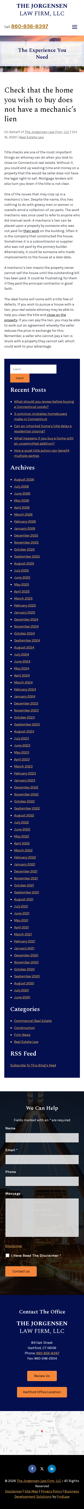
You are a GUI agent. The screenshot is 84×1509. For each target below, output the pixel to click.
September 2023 (27, 724)
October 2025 (24, 549)
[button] (75, 27)
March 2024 (23, 682)
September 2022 (27, 808)
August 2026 (24, 479)
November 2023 (26, 710)
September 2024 (27, 640)
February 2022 (25, 857)
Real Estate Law (31, 137)
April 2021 (21, 927)
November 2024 (26, 626)
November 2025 (26, 542)
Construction (24, 1028)
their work (31, 231)
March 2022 (23, 850)
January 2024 (24, 696)
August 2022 (24, 815)
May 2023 (21, 752)
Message (13, 1193)
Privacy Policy (51, 1491)
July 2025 (21, 570)
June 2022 (22, 829)
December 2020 (26, 955)
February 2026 (25, 521)
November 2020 (26, 962)
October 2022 (24, 801)
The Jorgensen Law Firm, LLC (47, 132)
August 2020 (24, 983)
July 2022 (21, 822)
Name (10, 1128)
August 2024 (24, 647)
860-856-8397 (29, 26)
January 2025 (24, 612)
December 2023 (26, 703)
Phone (10, 1172)
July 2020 (21, 990)
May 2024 (21, 668)
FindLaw (63, 1496)
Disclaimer (13, 1246)
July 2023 (21, 738)
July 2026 (21, 486)
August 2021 (23, 899)
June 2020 (22, 997)
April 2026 (22, 507)
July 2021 (21, 906)
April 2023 (22, 759)
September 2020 (27, 976)
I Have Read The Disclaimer (36, 1256)
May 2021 (21, 920)
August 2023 (24, 731)
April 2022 (22, 843)
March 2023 (23, 766)
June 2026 (22, 493)
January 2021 (24, 948)
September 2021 (26, 892)
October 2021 (24, 885)
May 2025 (21, 584)
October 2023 (24, 717)
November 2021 (26, 878)
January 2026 (24, 528)
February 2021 (24, 941)
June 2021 (21, 913)
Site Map (31, 1491)
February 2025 (25, 605)
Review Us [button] (42, 1376)
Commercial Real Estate (33, 1021)
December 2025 (26, 535)
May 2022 (21, 836)
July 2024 (21, 654)
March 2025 (23, 598)
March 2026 (23, 514)
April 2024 (22, 675)
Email (11, 1150)
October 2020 (24, 969)
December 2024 (26, 619)
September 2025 (27, 556)
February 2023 (25, 773)
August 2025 (24, 563)
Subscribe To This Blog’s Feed (33, 1065)
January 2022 (24, 864)
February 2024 (25, 689)
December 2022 (26, 787)
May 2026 (21, 500)
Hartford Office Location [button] (42, 1392)
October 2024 (24, 633)
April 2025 (22, 591)
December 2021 (26, 871)
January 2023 (24, 780)
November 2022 (26, 794)
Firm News (22, 1035)
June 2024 (22, 661)
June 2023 (22, 745)
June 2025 (22, 577)
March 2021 (23, 934)
